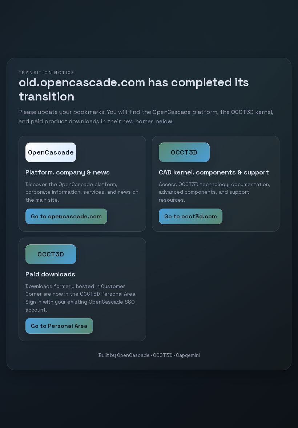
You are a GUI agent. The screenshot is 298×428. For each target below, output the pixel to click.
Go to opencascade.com (66, 216)
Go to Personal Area (59, 326)
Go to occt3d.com (190, 216)
